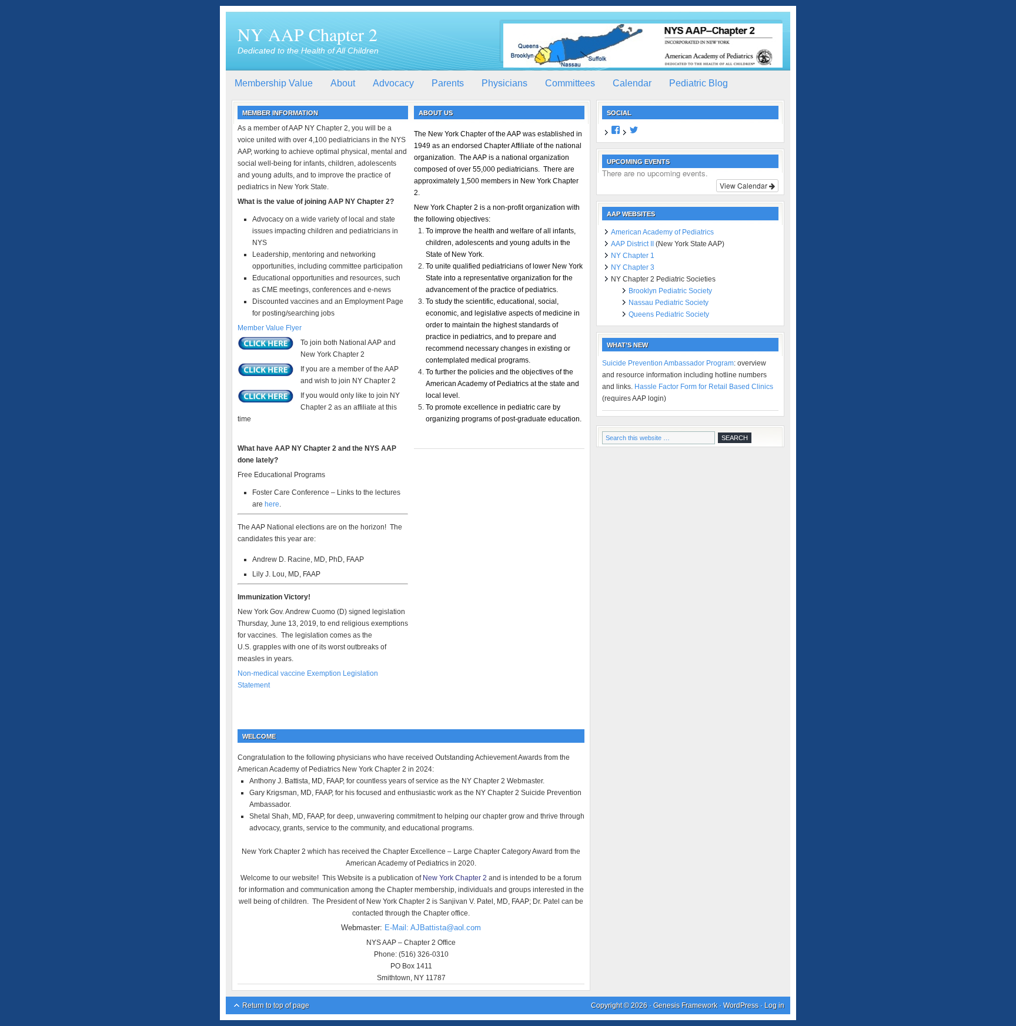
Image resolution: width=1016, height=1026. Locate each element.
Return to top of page (275, 1005)
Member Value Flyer (270, 328)
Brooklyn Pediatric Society (670, 291)
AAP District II (632, 244)
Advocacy (393, 83)
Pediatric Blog (698, 83)
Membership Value (274, 83)
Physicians (504, 83)
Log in (774, 1005)
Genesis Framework (685, 1005)
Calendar (632, 83)
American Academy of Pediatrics (662, 232)
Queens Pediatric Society (669, 314)
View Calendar (744, 185)
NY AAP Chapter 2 (307, 34)
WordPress (740, 1005)
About (342, 83)
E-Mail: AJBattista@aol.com (433, 927)
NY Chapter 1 (632, 256)
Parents (448, 83)
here (272, 504)
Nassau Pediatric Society (668, 303)
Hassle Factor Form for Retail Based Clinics (703, 387)
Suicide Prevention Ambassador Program (668, 363)
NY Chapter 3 (632, 267)
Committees (570, 83)
